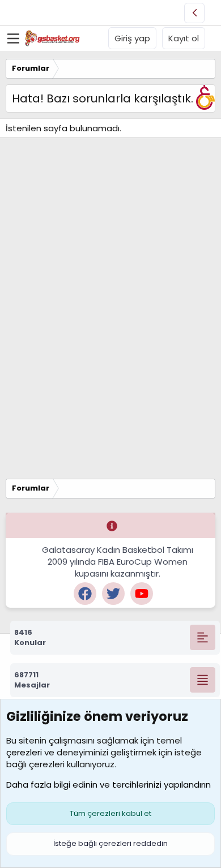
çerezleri (24, 752)
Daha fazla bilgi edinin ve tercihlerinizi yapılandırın (108, 784)
